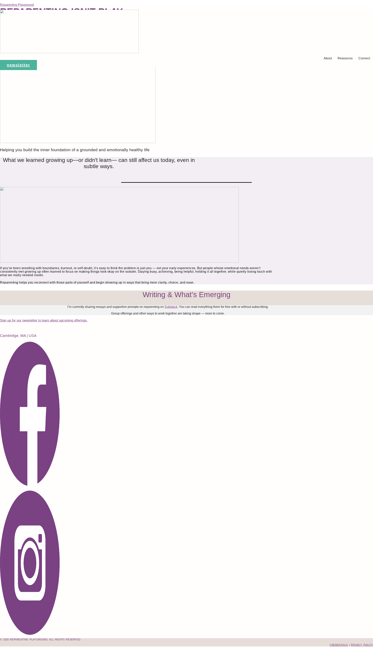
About (328, 58)
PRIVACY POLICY (362, 645)
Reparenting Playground (17, 4)
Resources (345, 58)
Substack (171, 306)
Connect (364, 58)
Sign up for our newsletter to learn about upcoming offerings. (44, 320)
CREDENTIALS (339, 645)
